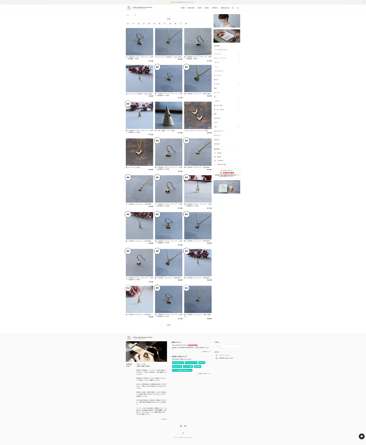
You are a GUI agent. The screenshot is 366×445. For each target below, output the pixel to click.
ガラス (216, 122)
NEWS (207, 8)
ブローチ (216, 62)
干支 (215, 127)
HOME (183, 8)
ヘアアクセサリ (218, 71)
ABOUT (200, 8)
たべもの (216, 84)
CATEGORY (191, 8)
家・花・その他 (219, 109)
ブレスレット (218, 75)
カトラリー (217, 92)
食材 (215, 88)
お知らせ (216, 139)
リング (216, 67)
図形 (215, 114)
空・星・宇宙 (218, 105)
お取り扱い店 (225, 8)
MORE (168, 325)
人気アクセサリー (219, 131)
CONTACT (215, 8)
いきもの (216, 101)
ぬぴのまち (217, 118)
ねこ (215, 97)
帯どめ (216, 79)
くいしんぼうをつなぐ (221, 49)
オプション (217, 135)
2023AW (216, 144)
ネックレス (217, 54)
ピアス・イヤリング (220, 58)
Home (127, 15)
